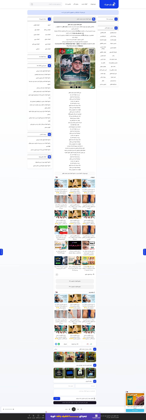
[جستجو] (32, 4)
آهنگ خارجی (36, 34)
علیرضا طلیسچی (113, 52)
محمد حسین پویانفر (103, 47)
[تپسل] (46, 412)
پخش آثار (75, 4)
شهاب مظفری (103, 52)
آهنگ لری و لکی (35, 44)
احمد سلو (113, 66)
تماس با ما (68, 4)
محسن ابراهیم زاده (113, 63)
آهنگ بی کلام (47, 30)
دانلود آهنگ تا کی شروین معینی (43, 78)
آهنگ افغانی (36, 25)
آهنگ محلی (47, 49)
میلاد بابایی (103, 59)
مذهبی (37, 49)
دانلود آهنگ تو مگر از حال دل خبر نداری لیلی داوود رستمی (40, 126)
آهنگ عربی (36, 39)
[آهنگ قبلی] (69, 409)
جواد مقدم (103, 73)
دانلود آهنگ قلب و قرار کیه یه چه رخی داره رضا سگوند (39, 83)
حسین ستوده (113, 43)
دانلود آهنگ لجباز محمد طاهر (84, 19)
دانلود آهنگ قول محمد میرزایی (43, 71)
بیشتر (55, 349)
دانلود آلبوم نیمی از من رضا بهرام (43, 162)
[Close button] (143, 392)
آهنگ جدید (84, 4)
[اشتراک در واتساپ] (58, 344)
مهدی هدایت (113, 40)
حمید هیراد (113, 77)
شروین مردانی (103, 84)
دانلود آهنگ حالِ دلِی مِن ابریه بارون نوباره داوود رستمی (39, 113)
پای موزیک (93, 4)
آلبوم (49, 25)
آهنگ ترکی (37, 30)
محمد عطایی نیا (113, 70)
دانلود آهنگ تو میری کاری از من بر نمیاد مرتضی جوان (39, 119)
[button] (120, 409)
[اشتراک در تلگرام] (55, 344)
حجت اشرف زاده (113, 59)
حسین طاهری (103, 43)
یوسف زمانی (113, 36)
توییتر (33, 417)
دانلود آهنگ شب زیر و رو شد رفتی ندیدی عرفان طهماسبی (39, 145)
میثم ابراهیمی (113, 32)
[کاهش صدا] (13, 409)
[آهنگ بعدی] (78, 409)
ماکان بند (103, 63)
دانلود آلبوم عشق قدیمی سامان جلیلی (41, 165)
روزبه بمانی (103, 77)
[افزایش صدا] (3, 409)
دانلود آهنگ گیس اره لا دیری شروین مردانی (40, 150)
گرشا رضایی (103, 55)
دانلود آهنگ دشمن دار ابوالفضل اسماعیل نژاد (40, 101)
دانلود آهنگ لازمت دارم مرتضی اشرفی (41, 91)
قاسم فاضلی (103, 32)
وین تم (108, 417)
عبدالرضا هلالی (113, 84)
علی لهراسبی (103, 36)
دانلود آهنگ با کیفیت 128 (75, 281)
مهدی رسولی (103, 66)
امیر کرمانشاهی (113, 73)
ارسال (57, 398)
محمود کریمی (113, 47)
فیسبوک (29, 417)
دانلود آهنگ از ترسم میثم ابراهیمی (42, 74)
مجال (103, 80)
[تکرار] (81, 409)
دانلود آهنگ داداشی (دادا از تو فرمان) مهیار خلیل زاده (39, 96)
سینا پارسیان (113, 80)
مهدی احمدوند (103, 40)
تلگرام (43, 417)
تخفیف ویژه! (135, 410)
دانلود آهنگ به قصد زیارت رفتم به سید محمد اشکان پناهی (40, 106)
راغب (113, 55)
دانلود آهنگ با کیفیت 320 (75, 286)
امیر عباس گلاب (103, 70)
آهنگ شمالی (47, 39)
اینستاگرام (38, 417)
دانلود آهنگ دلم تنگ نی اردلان (43, 88)
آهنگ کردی (47, 44)
